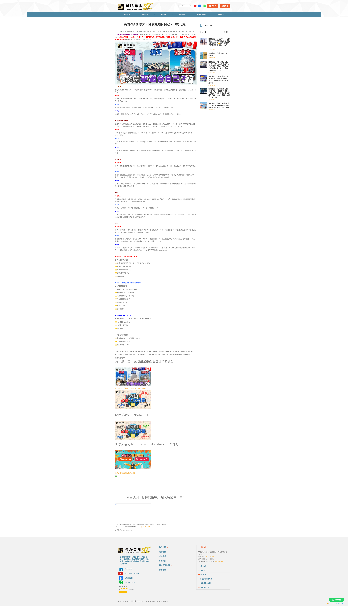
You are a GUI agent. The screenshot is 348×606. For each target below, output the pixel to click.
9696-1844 (219, 561)
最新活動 (162, 552)
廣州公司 (203, 566)
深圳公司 (203, 570)
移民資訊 (162, 561)
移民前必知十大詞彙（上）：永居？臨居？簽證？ (130, 388)
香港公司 (203, 547)
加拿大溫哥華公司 (206, 579)
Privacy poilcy (164, 601)
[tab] (213, 547)
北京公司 (203, 574)
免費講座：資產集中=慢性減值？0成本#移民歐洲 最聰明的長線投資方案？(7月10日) (218, 105)
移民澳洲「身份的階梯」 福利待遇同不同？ (156, 497)
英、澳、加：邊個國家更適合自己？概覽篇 (144, 361)
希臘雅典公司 (204, 587)
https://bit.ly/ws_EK (143, 527)
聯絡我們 (162, 570)
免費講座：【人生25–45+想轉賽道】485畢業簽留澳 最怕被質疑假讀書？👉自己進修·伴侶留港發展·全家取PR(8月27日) (219, 43)
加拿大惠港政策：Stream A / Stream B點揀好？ (148, 444)
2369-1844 (210, 557)
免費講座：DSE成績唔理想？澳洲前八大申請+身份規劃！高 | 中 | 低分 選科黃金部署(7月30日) (219, 79)
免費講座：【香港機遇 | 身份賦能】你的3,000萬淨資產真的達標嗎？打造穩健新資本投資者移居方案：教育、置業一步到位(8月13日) (219, 66)
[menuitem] (127, 14)
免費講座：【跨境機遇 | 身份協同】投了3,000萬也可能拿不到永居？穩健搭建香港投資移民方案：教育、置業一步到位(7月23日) (219, 93)
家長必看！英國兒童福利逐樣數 (125, 473)
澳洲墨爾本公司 (205, 583)
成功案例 (162, 556)
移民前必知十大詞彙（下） (133, 415)
